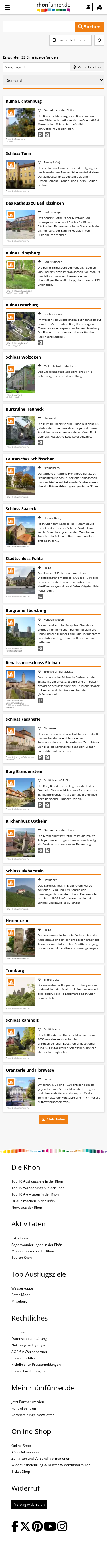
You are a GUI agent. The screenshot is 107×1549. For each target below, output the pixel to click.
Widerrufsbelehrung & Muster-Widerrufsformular (50, 1465)
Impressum (20, 1332)
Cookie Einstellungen (28, 1371)
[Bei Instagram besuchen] (62, 1527)
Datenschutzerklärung (29, 1338)
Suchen (92, 27)
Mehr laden (55, 1119)
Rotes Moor (20, 1295)
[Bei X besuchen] (25, 1527)
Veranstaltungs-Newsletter (32, 1415)
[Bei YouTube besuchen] (50, 1527)
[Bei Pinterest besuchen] (37, 1527)
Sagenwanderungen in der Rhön (36, 1245)
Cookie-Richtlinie (24, 1358)
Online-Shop (21, 1445)
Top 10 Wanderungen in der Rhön (37, 1188)
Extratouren (20, 1238)
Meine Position (88, 67)
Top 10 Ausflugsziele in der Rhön (37, 1181)
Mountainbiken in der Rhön (32, 1251)
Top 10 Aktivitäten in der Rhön (35, 1194)
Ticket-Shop (20, 1471)
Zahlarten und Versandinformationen (40, 1458)
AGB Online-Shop (25, 1452)
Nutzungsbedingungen (29, 1345)
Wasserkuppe (22, 1288)
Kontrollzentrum (24, 1408)
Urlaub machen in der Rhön (33, 1201)
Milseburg (19, 1301)
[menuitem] (88, 7)
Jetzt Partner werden (27, 1402)
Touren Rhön (21, 1257)
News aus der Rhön (26, 1207)
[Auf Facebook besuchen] (15, 1527)
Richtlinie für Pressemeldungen (36, 1364)
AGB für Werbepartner (29, 1352)
